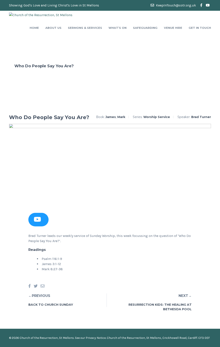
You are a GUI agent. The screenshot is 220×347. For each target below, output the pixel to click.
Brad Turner (201, 117)
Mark (121, 117)
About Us (53, 27)
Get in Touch (200, 27)
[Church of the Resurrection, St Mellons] (40, 15)
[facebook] (201, 5)
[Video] (37, 220)
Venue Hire (173, 27)
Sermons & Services (85, 27)
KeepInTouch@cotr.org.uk (175, 5)
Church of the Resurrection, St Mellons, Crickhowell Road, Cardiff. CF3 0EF (158, 338)
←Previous (39, 296)
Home (34, 27)
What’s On (117, 27)
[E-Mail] (42, 286)
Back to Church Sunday (50, 305)
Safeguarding (145, 27)
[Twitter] (36, 286)
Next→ (185, 296)
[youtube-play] (208, 5)
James (110, 117)
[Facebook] (29, 286)
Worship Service (156, 117)
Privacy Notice (96, 338)
